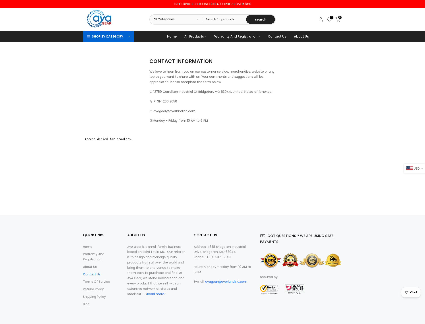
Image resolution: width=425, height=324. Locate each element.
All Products (194, 36)
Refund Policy (93, 289)
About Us (301, 36)
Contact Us (277, 36)
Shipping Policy (94, 297)
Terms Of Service (96, 282)
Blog (86, 304)
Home (172, 36)
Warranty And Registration (235, 36)
